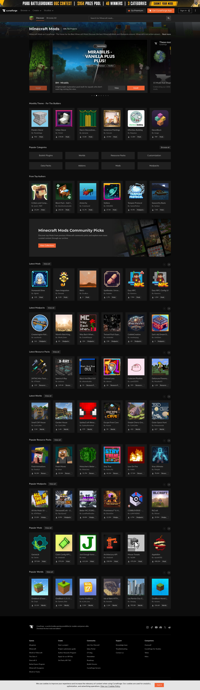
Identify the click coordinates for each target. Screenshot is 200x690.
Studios (47, 10)
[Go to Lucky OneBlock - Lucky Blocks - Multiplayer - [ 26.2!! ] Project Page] (88, 592)
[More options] (195, 10)
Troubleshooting (121, 649)
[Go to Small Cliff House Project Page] (39, 416)
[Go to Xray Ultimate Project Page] (160, 460)
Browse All (51, 18)
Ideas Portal (91, 649)
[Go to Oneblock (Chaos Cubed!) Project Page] (39, 592)
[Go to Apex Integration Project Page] (64, 284)
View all (47, 264)
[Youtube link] (156, 627)
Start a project (63, 645)
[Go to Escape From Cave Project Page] (112, 416)
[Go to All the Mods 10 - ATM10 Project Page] (39, 504)
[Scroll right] (169, 264)
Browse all (165, 147)
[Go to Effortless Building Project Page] (136, 124)
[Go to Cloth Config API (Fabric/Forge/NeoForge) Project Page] (64, 548)
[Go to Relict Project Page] (88, 284)
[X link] (165, 627)
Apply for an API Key (65, 656)
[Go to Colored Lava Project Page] (112, 372)
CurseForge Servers (94, 668)
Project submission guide (67, 649)
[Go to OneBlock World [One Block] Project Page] (160, 592)
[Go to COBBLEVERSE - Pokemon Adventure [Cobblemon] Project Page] (136, 504)
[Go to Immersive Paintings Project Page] (112, 124)
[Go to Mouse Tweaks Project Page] (136, 548)
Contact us (120, 653)
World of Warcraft (35, 653)
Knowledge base (121, 645)
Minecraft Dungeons (36, 668)
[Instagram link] (147, 627)
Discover (40, 18)
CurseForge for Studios (153, 649)
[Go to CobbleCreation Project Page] (136, 328)
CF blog (89, 653)
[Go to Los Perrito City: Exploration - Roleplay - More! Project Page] (136, 592)
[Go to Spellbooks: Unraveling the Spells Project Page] (112, 284)
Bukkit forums (92, 664)
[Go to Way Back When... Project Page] (88, 328)
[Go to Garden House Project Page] (64, 416)
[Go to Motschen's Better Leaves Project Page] (88, 460)
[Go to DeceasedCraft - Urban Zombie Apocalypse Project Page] (64, 504)
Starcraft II (33, 660)
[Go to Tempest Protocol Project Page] (136, 197)
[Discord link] (160, 627)
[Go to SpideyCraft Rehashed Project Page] (88, 416)
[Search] (168, 18)
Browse (24, 10)
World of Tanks (34, 672)
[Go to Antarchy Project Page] (88, 197)
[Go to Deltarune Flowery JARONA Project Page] (160, 372)
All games (32, 645)
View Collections (47, 245)
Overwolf (148, 645)
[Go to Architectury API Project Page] (112, 548)
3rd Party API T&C (64, 660)
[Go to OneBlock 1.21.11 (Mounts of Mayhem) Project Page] (64, 592)
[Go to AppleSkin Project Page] (160, 548)
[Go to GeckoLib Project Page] (39, 548)
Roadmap (90, 660)
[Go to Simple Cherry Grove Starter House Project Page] (136, 416)
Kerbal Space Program (37, 664)
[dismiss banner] (196, 3)
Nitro (146, 656)
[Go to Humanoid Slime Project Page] (39, 284)
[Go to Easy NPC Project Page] (136, 284)
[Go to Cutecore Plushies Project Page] (136, 372)
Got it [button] (159, 685)
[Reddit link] (169, 627)
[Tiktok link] (151, 627)
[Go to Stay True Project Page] (112, 460)
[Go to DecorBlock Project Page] (160, 124)
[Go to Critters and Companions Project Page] (39, 197)
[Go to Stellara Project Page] (112, 197)
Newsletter (91, 656)
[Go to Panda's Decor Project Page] (39, 124)
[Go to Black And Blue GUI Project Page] (88, 372)
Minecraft (32, 649)
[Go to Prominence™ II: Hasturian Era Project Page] (112, 504)
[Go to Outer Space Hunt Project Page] (160, 416)
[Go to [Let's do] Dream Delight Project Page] (160, 328)
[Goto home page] (10, 10)
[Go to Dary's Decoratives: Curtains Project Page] (88, 124)
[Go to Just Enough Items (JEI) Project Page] (88, 548)
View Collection (130, 88)
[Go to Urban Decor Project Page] (64, 124)
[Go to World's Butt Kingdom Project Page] (64, 328)
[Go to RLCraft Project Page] (160, 504)
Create (36, 10)
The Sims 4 (33, 656)
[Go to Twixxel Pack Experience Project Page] (112, 328)
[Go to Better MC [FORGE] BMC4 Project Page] (88, 504)
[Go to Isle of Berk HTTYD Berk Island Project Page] (112, 592)
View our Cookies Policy (110, 686)
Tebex (147, 653)
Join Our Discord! (93, 645)
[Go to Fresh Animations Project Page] (39, 460)
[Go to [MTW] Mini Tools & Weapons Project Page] (39, 372)
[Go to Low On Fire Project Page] (136, 460)
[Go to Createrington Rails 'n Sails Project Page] (39, 328)
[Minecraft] (31, 18)
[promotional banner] (100, 3)
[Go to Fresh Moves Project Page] (64, 460)
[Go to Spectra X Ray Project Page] (64, 372)
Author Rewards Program (67, 653)
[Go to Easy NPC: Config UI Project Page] (160, 284)
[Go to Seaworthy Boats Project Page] (160, 197)
